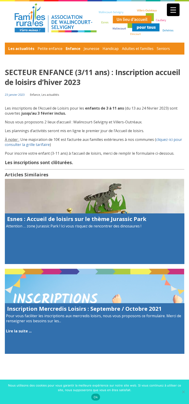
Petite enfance (50, 48)
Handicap (111, 48)
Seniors (163, 48)
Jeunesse (91, 48)
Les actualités (21, 48)
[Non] (183, 391)
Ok (96, 397)
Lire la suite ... (19, 331)
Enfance (73, 48)
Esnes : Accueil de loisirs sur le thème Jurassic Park (76, 219)
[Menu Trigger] (173, 9)
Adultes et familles (138, 48)
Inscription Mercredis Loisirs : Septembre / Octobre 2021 (84, 308)
